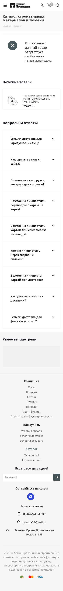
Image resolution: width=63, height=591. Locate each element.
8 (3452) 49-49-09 (34, 514)
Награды (31, 406)
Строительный (31, 460)
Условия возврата (31, 440)
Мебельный (31, 455)
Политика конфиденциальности (31, 416)
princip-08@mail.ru (34, 522)
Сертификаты (31, 411)
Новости (31, 392)
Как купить (31, 425)
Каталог (31, 449)
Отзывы (31, 402)
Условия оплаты (31, 431)
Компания (31, 381)
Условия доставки (31, 435)
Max (30, 496)
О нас (31, 387)
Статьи (31, 397)
